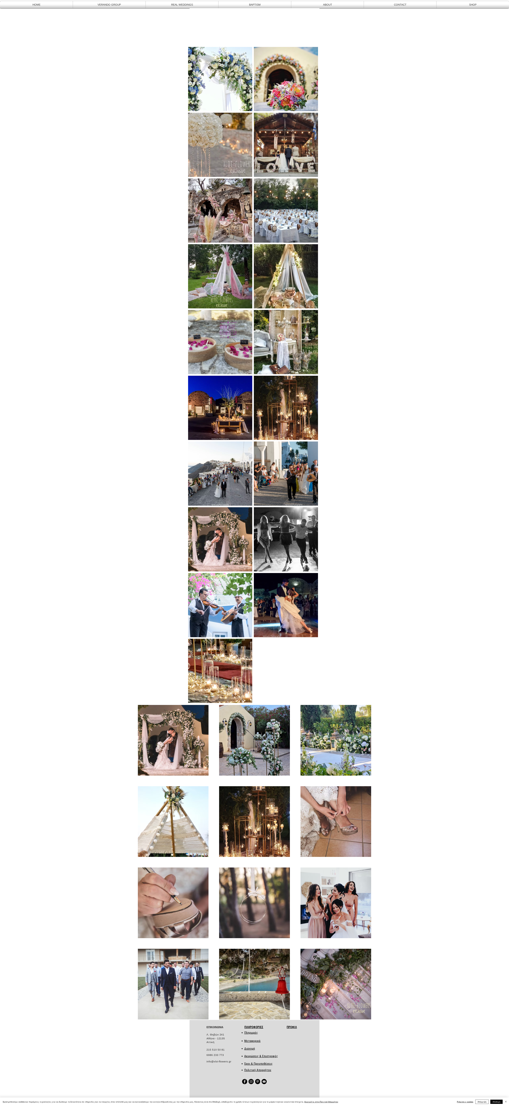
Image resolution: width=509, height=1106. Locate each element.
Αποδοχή (496, 1101)
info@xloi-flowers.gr (219, 1061)
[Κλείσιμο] (505, 1102)
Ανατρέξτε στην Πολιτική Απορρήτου (321, 1101)
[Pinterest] (257, 1081)
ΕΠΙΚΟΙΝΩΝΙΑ (215, 1027)
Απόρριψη (482, 1101)
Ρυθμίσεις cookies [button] (465, 1101)
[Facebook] (244, 1081)
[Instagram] (251, 1081)
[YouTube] (264, 1081)
